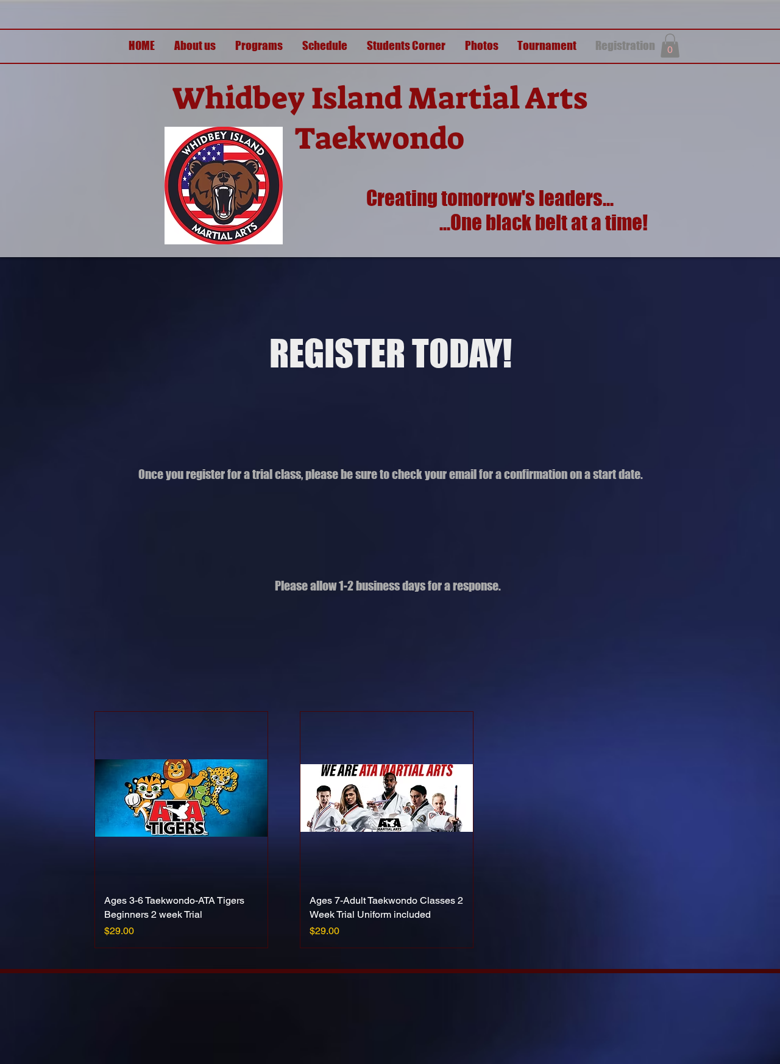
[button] (670, 45)
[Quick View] (181, 798)
